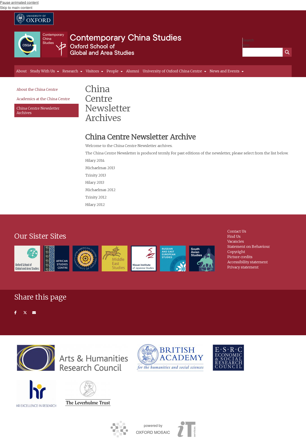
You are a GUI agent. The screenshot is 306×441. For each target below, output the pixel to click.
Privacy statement (243, 267)
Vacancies (235, 241)
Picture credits (239, 257)
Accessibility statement (247, 262)
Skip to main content (16, 7)
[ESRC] (228, 357)
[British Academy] (170, 357)
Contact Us (236, 231)
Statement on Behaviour (248, 246)
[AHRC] (72, 357)
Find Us (234, 236)
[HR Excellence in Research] (36, 393)
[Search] (287, 52)
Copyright (236, 251)
